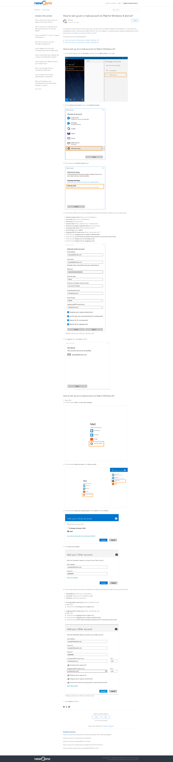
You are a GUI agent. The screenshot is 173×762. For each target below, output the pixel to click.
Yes (96, 717)
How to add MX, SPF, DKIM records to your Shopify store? (46, 62)
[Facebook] (64, 707)
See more (38, 89)
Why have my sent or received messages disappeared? (44, 43)
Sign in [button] (120, 3)
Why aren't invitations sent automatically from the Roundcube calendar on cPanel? (45, 83)
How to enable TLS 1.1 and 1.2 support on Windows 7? (47, 36)
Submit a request (111, 3)
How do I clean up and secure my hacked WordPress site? (81, 748)
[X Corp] (66, 707)
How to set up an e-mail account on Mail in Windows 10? (82, 40)
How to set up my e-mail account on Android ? (77, 738)
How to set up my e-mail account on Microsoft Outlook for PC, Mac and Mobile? (46, 29)
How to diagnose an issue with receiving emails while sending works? (46, 49)
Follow (135, 20)
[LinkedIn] (69, 707)
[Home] (43, 4)
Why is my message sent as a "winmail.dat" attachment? (44, 69)
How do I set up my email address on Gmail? (76, 741)
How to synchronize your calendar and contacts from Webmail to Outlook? (47, 56)
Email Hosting (45, 10)
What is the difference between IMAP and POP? (82, 33)
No (105, 717)
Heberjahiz (37, 10)
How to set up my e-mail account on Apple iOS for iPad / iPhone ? (46, 21)
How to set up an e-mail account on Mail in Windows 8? (81, 42)
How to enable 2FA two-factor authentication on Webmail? (44, 76)
